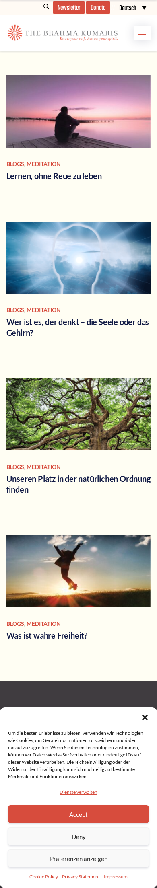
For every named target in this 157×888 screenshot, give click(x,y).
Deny (79, 836)
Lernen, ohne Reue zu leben (54, 176)
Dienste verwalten (78, 792)
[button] (145, 717)
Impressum (116, 877)
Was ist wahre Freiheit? (46, 635)
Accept (78, 814)
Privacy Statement (81, 877)
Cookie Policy (43, 877)
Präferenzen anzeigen (78, 858)
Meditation (44, 163)
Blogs (15, 163)
